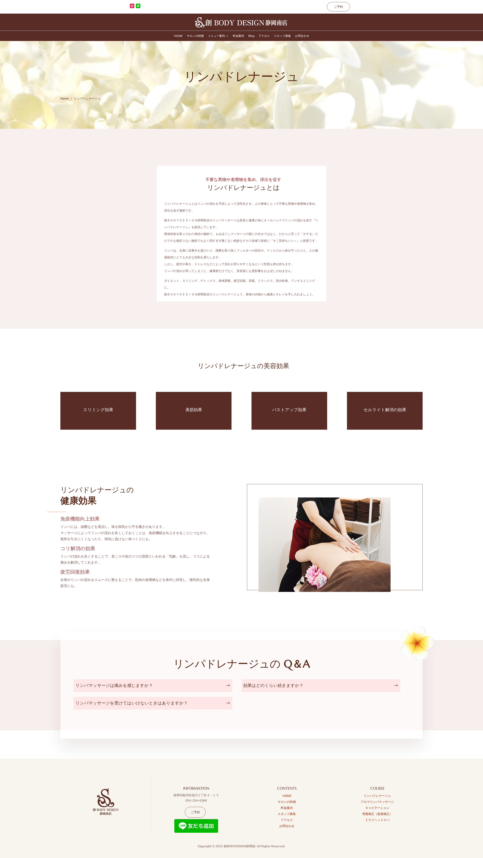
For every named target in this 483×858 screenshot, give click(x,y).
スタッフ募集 (282, 36)
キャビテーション (377, 808)
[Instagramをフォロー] (132, 6)
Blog (251, 36)
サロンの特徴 (195, 36)
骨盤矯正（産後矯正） (377, 814)
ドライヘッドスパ (377, 820)
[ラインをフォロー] (138, 6)
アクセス (264, 36)
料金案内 (238, 36)
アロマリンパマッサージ (377, 802)
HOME (178, 36)
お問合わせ (302, 36)
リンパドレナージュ (377, 796)
